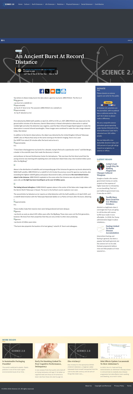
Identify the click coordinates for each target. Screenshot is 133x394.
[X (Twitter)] (4, 40)
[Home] (9, 4)
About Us (88, 386)
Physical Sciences (72, 4)
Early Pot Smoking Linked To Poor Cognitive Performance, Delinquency (48, 364)
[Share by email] (52, 91)
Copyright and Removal (103, 386)
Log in (130, 40)
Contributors (99, 4)
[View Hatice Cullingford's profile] (19, 70)
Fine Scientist (49, 69)
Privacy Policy (119, 386)
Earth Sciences (37, 4)
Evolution (18, 51)
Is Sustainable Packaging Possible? (13, 362)
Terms (129, 386)
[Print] (63, 91)
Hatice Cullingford (33, 69)
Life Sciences (49, 4)
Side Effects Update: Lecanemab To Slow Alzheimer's (114, 362)
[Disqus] (53, 256)
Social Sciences (86, 4)
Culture (26, 4)
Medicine (60, 4)
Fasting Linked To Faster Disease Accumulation (112, 229)
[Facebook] (2, 40)
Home (20, 4)
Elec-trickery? (74, 361)
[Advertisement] (66, 23)
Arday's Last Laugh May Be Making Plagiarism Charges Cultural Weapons (108, 169)
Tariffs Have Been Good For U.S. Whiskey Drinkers (112, 200)
